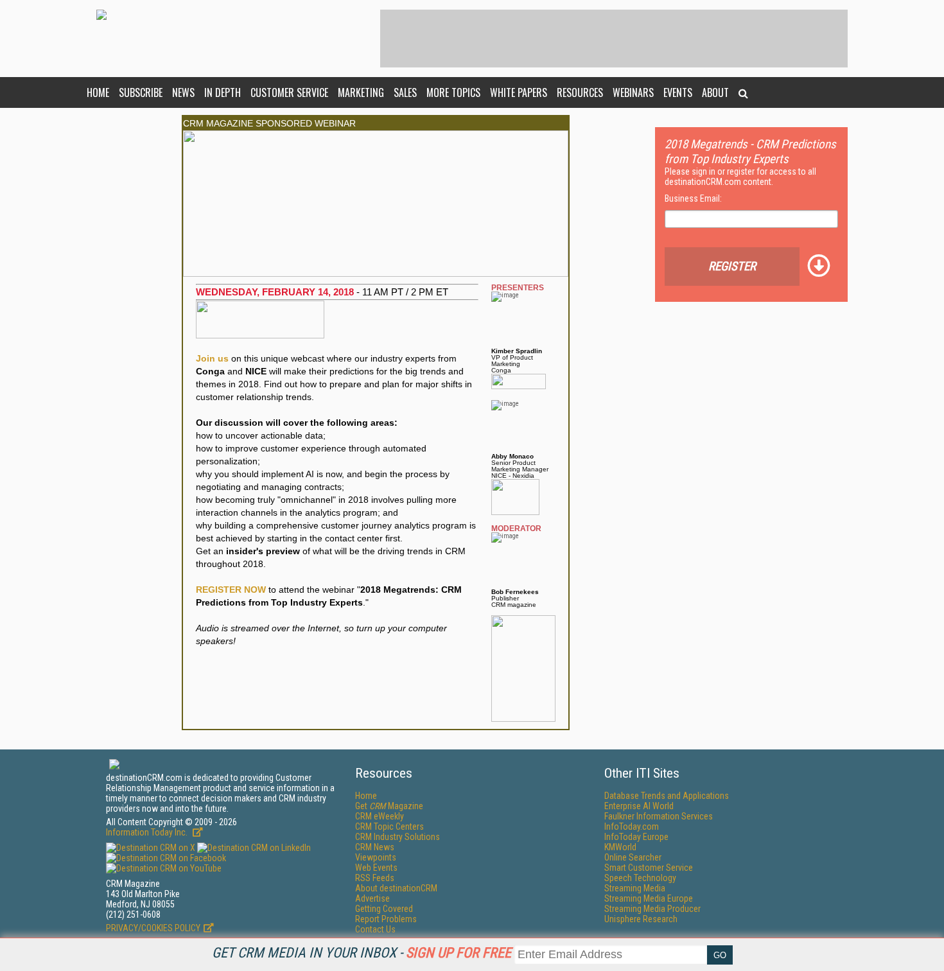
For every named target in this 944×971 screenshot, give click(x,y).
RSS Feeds (374, 878)
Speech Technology (640, 878)
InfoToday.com (631, 826)
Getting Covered (384, 909)
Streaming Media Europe (648, 898)
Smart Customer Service (648, 867)
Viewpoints (375, 857)
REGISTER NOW (231, 589)
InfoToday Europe (636, 837)
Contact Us (375, 929)
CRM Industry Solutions (397, 837)
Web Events (376, 867)
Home (98, 92)
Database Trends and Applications (666, 796)
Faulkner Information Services (658, 816)
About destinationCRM (396, 888)
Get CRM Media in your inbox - (361, 953)
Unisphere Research (640, 919)
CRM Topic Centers (389, 826)
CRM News (374, 847)
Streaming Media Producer (652, 909)
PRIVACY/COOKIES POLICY (153, 928)
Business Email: (693, 198)
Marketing (361, 92)
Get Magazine (389, 806)
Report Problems (386, 919)
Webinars (633, 92)
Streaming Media (634, 888)
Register (732, 266)
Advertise (372, 898)
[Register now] (375, 133)
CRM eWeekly (379, 816)
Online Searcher (632, 857)
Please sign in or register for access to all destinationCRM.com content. (740, 176)
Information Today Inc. (147, 832)
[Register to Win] (523, 618)
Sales (405, 92)
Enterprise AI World (639, 806)
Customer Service (289, 92)
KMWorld (620, 847)
